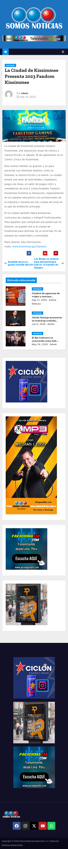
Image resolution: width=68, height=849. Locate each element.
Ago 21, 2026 (39, 300)
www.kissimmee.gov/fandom (29, 246)
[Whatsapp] (51, 826)
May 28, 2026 (40, 344)
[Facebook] (17, 826)
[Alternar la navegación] (63, 51)
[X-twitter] (34, 826)
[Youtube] (43, 826)
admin (24, 93)
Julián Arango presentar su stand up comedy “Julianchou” (47, 320)
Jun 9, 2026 (39, 324)
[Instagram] (25, 826)
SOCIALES (10, 65)
